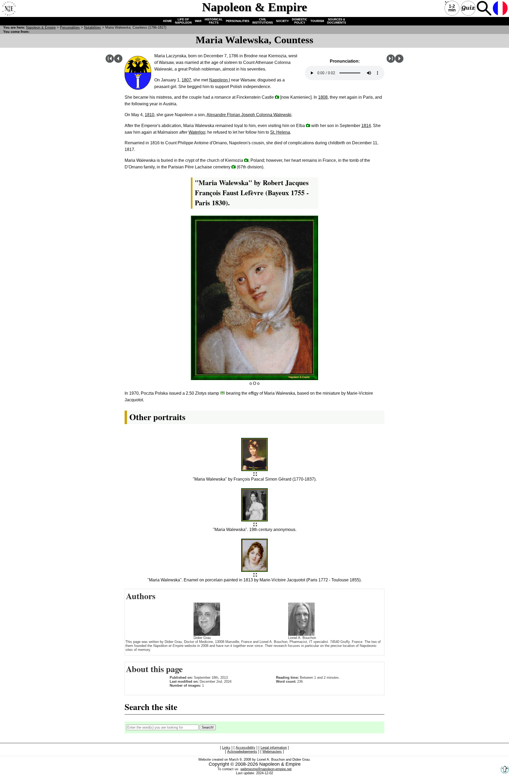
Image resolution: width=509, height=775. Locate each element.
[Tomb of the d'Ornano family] (233, 166)
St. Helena (280, 132)
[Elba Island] (308, 125)
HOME (167, 21)
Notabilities (92, 27)
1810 (149, 114)
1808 (323, 97)
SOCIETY (282, 21)
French (500, 8)
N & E (41, 27)
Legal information (274, 748)
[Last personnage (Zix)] (391, 61)
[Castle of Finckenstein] (277, 97)
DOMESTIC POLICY (299, 21)
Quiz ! (468, 8)
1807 (186, 80)
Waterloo (196, 132)
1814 (366, 125)
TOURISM (317, 21)
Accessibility (245, 748)
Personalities (70, 27)
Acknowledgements (242, 752)
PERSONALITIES (237, 21)
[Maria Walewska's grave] (246, 160)
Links (226, 748)
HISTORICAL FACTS (214, 21)
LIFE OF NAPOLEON (183, 21)
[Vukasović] (118, 61)
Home (8, 8)
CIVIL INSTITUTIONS (262, 21)
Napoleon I (219, 80)
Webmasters (272, 752)
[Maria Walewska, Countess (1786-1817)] (255, 474)
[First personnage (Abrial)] (110, 61)
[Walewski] (399, 61)
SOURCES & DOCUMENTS (336, 21)
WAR (198, 21)
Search (484, 8)
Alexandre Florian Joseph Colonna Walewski (249, 114)
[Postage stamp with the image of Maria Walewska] (222, 393)
